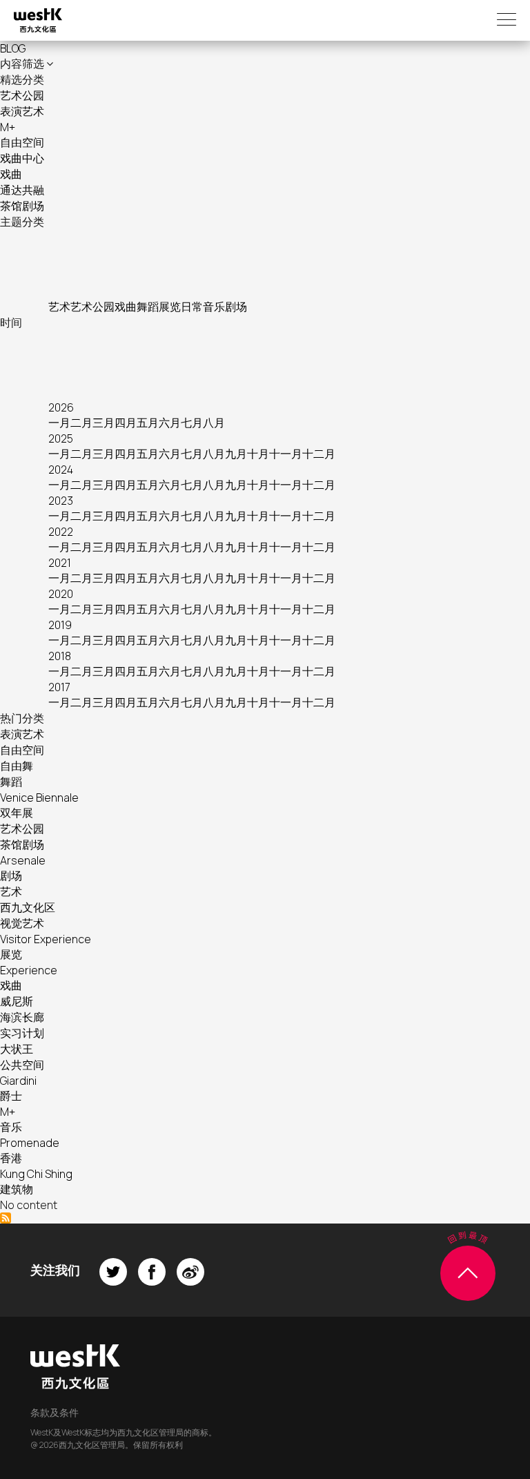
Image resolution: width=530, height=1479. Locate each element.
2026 (61, 407)
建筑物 (16, 1189)
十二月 (318, 453)
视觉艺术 (22, 923)
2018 (59, 656)
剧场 (236, 306)
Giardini (18, 1080)
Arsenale (23, 860)
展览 (170, 306)
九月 (236, 453)
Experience (28, 970)
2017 (59, 687)
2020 (60, 593)
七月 (192, 422)
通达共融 (22, 189)
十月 (258, 453)
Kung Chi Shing (36, 1173)
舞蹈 (148, 306)
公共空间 (22, 1064)
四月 (126, 422)
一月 (59, 422)
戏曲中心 (22, 158)
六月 (170, 422)
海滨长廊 (22, 1017)
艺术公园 (22, 95)
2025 (60, 438)
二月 (81, 422)
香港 (11, 1158)
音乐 (214, 306)
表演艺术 (22, 111)
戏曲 (11, 174)
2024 (60, 469)
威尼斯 (16, 1001)
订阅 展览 (5, 1218)
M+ (7, 127)
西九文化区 (27, 907)
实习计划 (22, 1033)
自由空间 (22, 142)
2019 (60, 624)
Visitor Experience (45, 939)
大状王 (16, 1048)
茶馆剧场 (22, 205)
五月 (148, 422)
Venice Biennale (39, 797)
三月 (103, 422)
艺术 (59, 306)
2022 (60, 531)
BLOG (13, 48)
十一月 (285, 453)
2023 (60, 500)
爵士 (11, 1095)
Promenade (29, 1142)
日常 (192, 306)
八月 (214, 422)
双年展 (16, 812)
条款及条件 (54, 1412)
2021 (59, 562)
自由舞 (16, 765)
